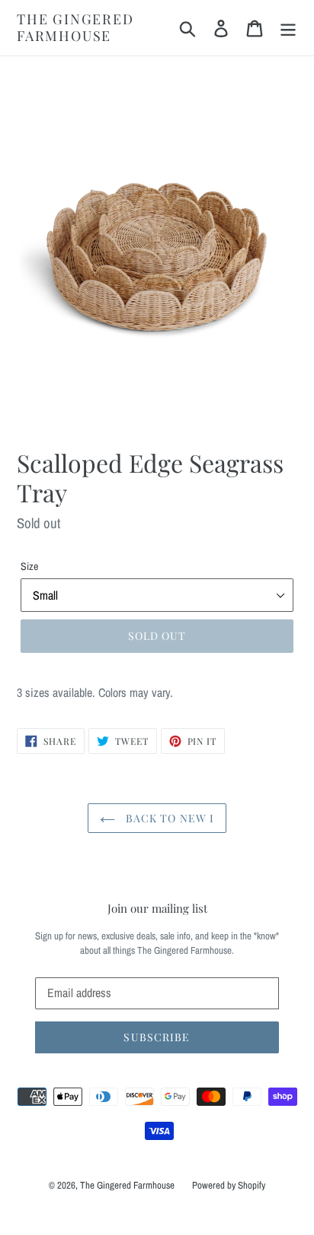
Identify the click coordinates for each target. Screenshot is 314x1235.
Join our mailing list (157, 908)
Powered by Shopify (228, 1185)
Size (29, 566)
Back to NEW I (169, 818)
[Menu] (288, 28)
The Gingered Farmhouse (75, 27)
